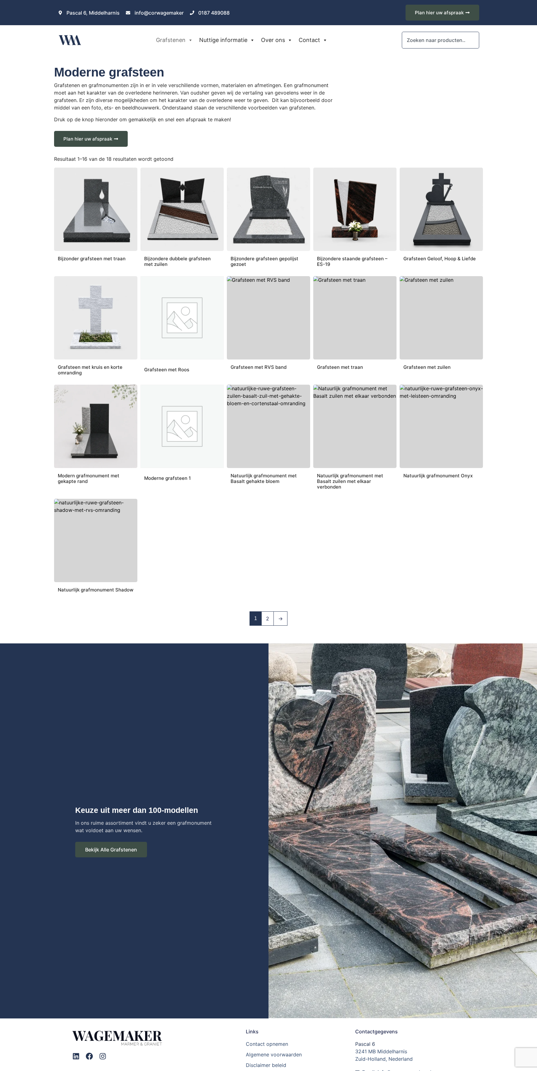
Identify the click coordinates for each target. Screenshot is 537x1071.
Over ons (273, 40)
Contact (309, 40)
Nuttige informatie (223, 40)
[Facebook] (89, 1056)
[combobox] (440, 40)
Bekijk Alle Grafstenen (111, 849)
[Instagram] (102, 1056)
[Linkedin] (76, 1056)
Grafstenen (171, 40)
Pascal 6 (365, 1044)
